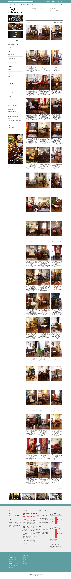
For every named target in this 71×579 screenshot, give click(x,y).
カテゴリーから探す (16, 4)
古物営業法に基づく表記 (12, 111)
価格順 (58, 22)
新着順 (61, 22)
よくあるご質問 (11, 127)
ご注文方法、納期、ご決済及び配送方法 (15, 120)
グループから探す (23, 4)
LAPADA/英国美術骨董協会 (13, 116)
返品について (11, 561)
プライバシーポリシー (13, 565)
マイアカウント (25, 555)
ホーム (10, 4)
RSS (9, 567)
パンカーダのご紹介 (11, 109)
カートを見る (24, 561)
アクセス (9, 125)
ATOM (12, 567)
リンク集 (9, 129)
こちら (31, 541)
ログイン (54, 1)
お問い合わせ (58, 4)
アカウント (43, 1)
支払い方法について (12, 557)
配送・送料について (12, 559)
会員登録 (49, 1)
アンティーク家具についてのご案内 (14, 123)
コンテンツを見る (30, 4)
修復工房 (9, 118)
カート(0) (60, 1)
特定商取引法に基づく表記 (13, 563)
